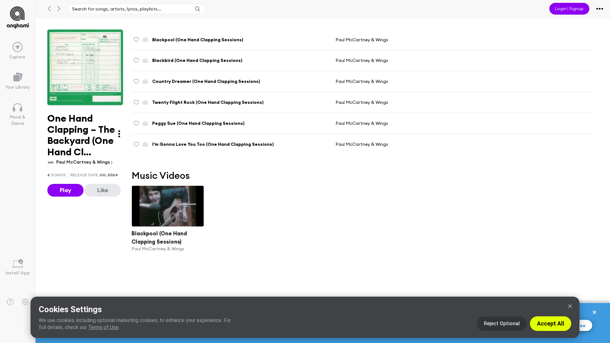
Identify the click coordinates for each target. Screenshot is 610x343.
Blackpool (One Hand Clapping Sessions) (159, 237)
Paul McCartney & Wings (83, 162)
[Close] (570, 306)
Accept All (550, 323)
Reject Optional (502, 323)
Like (102, 190)
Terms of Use (103, 327)
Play (65, 190)
